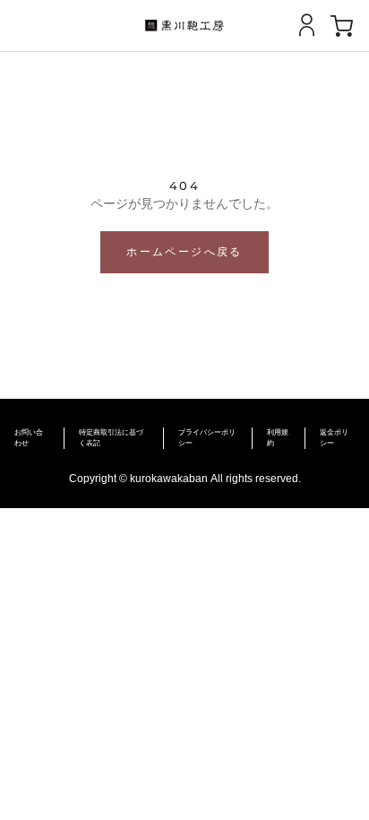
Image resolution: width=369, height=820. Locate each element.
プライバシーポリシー (207, 437)
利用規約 (277, 437)
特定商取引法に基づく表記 (111, 437)
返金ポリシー (334, 437)
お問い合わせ (28, 437)
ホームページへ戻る (184, 251)
